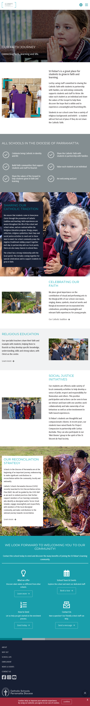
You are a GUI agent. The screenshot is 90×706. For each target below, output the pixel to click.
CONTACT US (6, 671)
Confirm (66, 701)
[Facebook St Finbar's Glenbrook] (4, 677)
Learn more (6, 361)
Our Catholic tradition (58, 319)
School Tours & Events (66, 580)
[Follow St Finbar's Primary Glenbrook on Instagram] (9, 677)
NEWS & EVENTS (8, 667)
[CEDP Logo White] (17, 692)
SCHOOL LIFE (6, 657)
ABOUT (4, 647)
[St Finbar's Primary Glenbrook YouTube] (14, 677)
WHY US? (5, 652)
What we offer (23, 580)
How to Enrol (23, 612)
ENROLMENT (6, 662)
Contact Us (66, 612)
